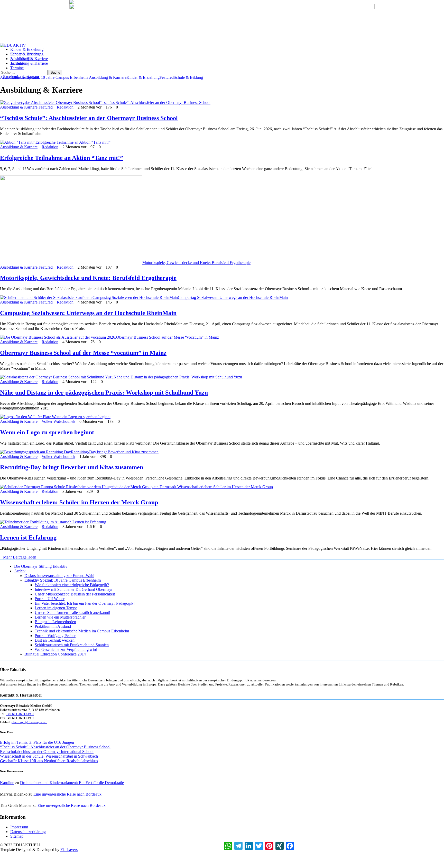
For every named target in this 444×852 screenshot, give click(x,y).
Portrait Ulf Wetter (49, 598)
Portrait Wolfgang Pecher (55, 635)
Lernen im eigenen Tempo (56, 608)
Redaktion (65, 107)
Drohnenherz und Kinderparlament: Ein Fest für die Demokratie (72, 782)
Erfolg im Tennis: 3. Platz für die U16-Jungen (37, 742)
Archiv (19, 571)
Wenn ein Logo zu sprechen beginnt (81, 417)
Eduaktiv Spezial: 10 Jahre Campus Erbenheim (49, 77)
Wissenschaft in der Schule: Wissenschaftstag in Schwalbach (49, 756)
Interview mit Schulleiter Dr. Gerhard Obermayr (74, 589)
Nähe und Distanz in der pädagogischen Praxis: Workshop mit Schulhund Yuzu (178, 377)
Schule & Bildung (25, 58)
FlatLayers (69, 849)
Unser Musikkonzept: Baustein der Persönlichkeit (75, 594)
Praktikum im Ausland (53, 626)
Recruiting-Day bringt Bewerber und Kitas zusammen (115, 452)
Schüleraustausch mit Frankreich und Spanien (72, 645)
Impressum (19, 827)
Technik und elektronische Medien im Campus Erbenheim (82, 631)
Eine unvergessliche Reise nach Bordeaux (67, 794)
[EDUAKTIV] (13, 45)
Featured (167, 77)
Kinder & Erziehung (26, 54)
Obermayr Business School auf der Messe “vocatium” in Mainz (167, 337)
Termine (17, 68)
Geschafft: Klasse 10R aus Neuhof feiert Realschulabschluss (49, 761)
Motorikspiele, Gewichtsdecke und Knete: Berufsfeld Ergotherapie (196, 262)
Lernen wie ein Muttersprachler (60, 617)
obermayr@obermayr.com (29, 722)
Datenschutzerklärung (28, 831)
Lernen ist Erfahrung (89, 522)
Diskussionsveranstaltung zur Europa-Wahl (59, 575)
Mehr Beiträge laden (19, 557)
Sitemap (16, 836)
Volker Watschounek (58, 421)
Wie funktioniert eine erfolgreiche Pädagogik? (72, 585)
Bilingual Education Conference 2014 (55, 654)
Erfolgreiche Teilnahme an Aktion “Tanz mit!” (72, 142)
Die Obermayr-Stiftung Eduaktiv (40, 566)
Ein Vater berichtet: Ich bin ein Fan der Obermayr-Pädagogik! (85, 603)
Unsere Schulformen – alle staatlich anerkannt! (72, 612)
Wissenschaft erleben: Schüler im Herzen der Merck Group (225, 487)
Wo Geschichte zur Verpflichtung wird (66, 649)
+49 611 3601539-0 (20, 714)
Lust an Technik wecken (55, 640)
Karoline (7, 782)
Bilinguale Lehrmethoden (55, 622)
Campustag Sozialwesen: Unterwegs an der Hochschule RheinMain (233, 297)
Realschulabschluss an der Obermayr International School (47, 751)
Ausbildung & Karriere (29, 63)
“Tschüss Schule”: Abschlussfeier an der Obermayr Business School (155, 102)
